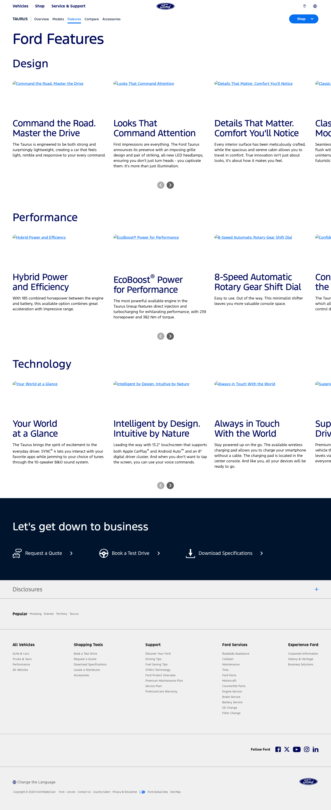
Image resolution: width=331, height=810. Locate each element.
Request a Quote (85, 659)
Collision (228, 659)
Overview (41, 19)
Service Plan (153, 686)
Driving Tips (153, 659)
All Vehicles (20, 670)
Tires (225, 670)
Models (58, 19)
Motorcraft (229, 681)
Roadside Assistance (235, 654)
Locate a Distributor (87, 670)
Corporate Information (303, 654)
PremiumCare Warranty (161, 691)
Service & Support (68, 6)
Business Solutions (300, 664)
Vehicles (20, 6)
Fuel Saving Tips (156, 664)
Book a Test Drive (85, 654)
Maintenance (231, 664)
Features (74, 19)
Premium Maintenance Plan (164, 681)
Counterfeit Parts (233, 686)
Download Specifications (90, 664)
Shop (40, 6)
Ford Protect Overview (160, 675)
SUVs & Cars (21, 654)
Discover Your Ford (158, 654)
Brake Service (231, 697)
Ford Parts (229, 675)
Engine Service (232, 691)
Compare (92, 19)
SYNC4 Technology (157, 670)
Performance (21, 664)
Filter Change (231, 713)
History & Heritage (300, 659)
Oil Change (229, 708)
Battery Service (232, 702)
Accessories (111, 19)
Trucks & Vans (22, 659)
